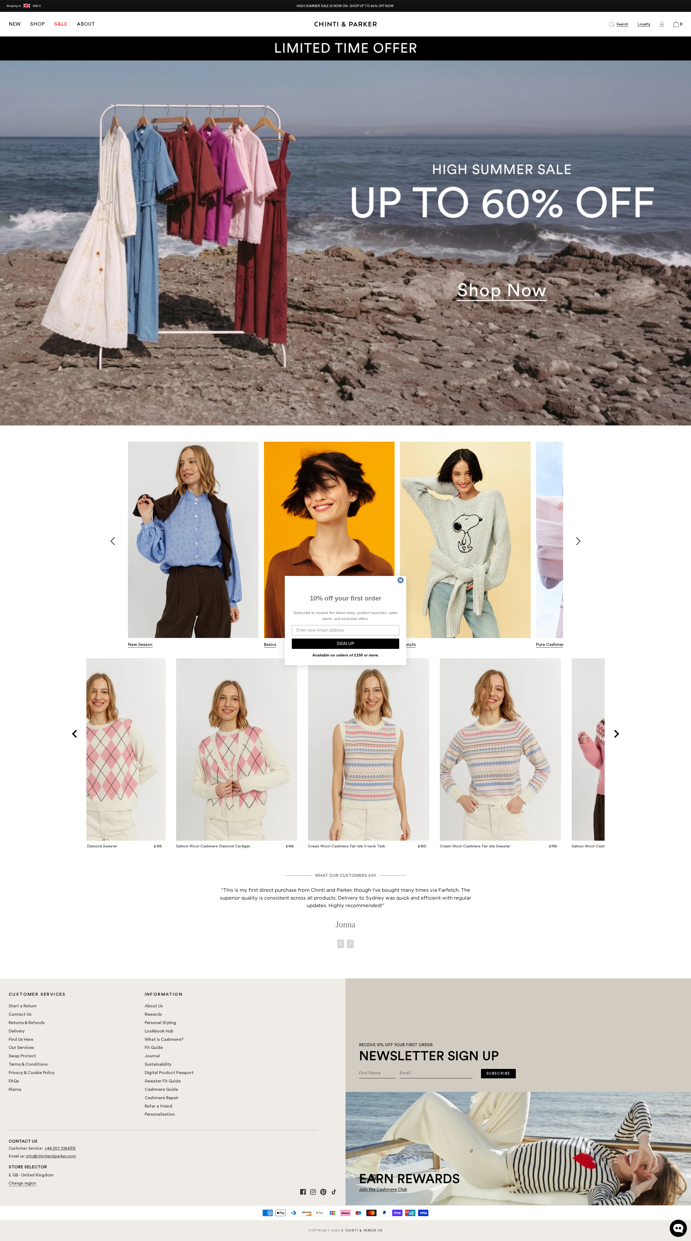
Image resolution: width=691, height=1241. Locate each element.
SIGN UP (345, 643)
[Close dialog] (401, 580)
